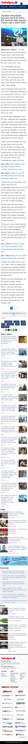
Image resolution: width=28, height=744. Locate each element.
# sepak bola (5, 327)
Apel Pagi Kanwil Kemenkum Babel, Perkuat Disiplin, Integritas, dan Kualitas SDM (13, 583)
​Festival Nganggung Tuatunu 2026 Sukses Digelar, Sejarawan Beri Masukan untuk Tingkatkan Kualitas (17, 548)
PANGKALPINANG (22, 6)
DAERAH (12, 675)
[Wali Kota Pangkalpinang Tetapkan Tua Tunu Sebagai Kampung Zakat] (4, 514)
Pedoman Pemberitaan (4, 675)
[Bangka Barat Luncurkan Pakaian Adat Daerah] (4, 532)
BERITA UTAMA (4, 6)
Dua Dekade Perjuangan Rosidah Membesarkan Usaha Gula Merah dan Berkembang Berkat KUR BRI (9, 429)
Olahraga (22, 677)
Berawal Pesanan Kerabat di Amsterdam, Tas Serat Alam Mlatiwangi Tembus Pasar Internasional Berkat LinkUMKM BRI (9, 486)
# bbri (23, 321)
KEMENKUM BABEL (13, 6)
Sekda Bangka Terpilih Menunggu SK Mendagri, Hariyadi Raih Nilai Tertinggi (13, 572)
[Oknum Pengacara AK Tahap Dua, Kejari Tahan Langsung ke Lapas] (4, 611)
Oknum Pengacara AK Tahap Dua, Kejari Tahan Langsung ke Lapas (17, 610)
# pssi (23, 324)
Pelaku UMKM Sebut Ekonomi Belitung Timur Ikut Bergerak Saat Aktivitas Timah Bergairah (13, 577)
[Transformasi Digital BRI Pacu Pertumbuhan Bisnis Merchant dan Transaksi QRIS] (23, 463)
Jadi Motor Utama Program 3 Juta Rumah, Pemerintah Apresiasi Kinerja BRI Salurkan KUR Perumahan (9, 439)
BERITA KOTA (13, 679)
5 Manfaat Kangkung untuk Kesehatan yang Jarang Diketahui (18, 618)
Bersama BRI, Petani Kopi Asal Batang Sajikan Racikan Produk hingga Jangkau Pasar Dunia (9, 386)
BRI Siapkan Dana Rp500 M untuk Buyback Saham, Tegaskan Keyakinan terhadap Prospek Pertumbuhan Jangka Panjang (9, 500)
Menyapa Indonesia (12, 677)
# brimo (16, 321)
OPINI (21, 679)
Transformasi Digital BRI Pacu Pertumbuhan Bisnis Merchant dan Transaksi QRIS (8, 462)
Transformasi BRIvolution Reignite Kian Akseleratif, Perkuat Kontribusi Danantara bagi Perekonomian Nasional (9, 418)
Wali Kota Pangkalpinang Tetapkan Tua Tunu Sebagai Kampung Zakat (16, 513)
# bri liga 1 (10, 324)
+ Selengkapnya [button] (22, 737)
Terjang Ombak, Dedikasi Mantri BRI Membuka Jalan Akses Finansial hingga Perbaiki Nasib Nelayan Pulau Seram (9, 352)
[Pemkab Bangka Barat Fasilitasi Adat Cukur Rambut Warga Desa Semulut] (4, 523)
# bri (17, 324)
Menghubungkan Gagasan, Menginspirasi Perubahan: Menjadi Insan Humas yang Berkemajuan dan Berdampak (9, 340)
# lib (3, 324)
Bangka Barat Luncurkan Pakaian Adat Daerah (17, 530)
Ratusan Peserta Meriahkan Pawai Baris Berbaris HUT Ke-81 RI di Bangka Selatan (17, 539)
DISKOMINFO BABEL (23, 674)
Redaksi (3, 673)
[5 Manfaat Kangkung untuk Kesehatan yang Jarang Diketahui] (4, 619)
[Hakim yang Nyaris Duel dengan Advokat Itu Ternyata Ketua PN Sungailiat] (4, 636)
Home (3, 12)
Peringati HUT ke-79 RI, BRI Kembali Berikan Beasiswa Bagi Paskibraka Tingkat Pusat (12, 175)
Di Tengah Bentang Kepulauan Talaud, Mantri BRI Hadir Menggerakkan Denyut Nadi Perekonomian (9, 397)
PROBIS (8, 12)
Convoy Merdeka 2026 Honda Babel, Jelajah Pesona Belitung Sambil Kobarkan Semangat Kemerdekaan (14, 596)
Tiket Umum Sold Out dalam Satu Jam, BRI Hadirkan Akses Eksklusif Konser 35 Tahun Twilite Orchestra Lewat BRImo (9, 375)
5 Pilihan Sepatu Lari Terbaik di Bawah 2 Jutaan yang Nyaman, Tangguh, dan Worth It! (17, 626)
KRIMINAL (12, 680)
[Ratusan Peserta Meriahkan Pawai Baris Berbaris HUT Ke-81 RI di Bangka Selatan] (4, 540)
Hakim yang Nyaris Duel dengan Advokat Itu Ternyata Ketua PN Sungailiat (17, 635)
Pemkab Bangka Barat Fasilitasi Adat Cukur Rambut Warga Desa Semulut (17, 522)
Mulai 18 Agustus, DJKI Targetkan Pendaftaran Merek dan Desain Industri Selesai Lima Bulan (13, 589)
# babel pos (8, 321)
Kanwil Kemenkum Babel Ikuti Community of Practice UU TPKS (14, 601)
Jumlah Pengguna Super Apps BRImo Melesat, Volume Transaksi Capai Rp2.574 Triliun (13, 166)
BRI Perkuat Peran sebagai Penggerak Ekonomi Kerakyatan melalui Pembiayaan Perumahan (9, 363)
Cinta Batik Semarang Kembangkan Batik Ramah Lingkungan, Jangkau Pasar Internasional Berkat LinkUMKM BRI (9, 474)
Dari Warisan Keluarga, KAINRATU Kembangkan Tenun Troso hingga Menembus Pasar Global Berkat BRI (8, 451)
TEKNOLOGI (22, 676)
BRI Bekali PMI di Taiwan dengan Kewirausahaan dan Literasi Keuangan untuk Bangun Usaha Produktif (9, 408)
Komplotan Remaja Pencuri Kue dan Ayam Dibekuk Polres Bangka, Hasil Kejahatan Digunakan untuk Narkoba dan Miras (17, 645)
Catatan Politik (13, 682)
